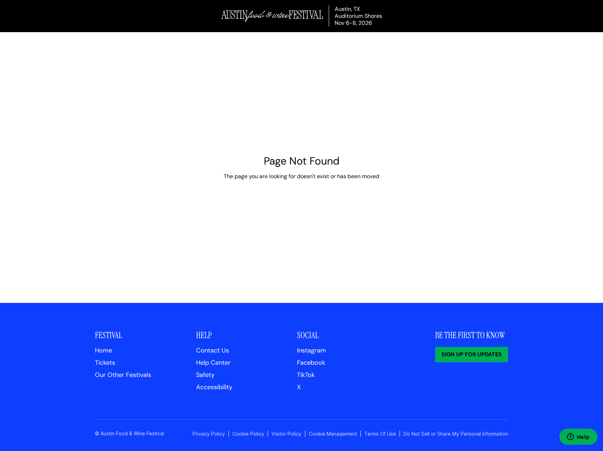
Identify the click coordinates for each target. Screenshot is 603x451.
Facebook (311, 362)
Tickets (105, 362)
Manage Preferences (333, 433)
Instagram (311, 350)
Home (103, 350)
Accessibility (214, 387)
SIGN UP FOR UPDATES (471, 354)
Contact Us (212, 350)
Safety (205, 375)
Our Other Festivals (123, 375)
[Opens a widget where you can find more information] (578, 437)
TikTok (306, 375)
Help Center (213, 362)
